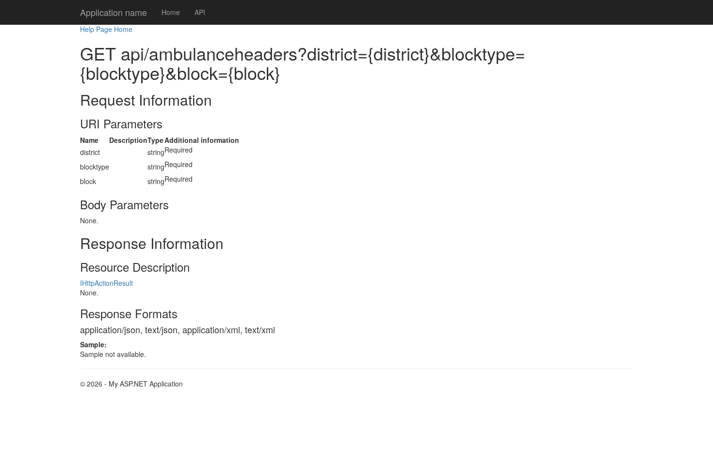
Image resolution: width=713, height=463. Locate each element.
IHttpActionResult (106, 283)
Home (171, 12)
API (199, 12)
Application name (113, 12)
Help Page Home (106, 29)
